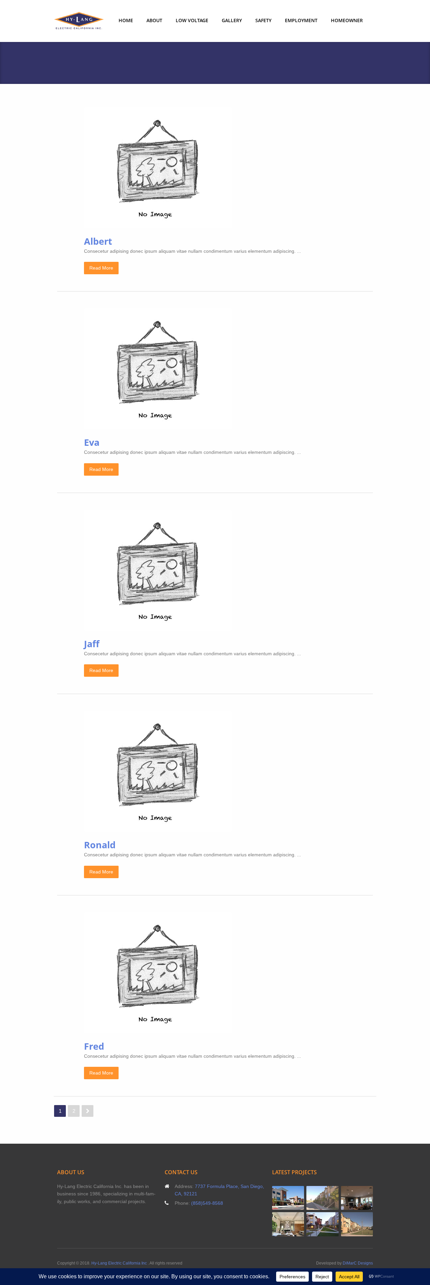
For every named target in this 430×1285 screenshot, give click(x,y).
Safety (263, 20)
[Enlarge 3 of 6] (364, 1194)
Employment (301, 20)
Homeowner (347, 20)
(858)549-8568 (207, 1203)
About (154, 20)
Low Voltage (192, 20)
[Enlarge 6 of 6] (364, 1221)
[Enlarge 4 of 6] (295, 1221)
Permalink (219, 167)
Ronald (100, 845)
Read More (101, 268)
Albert (98, 241)
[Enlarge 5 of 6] (330, 1221)
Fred (94, 1046)
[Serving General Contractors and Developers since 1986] (79, 21)
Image (237, 167)
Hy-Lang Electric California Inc (119, 1263)
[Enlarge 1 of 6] (295, 1194)
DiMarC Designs (358, 1263)
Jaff (91, 643)
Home (126, 20)
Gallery (232, 20)
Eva (91, 442)
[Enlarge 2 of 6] (330, 1194)
